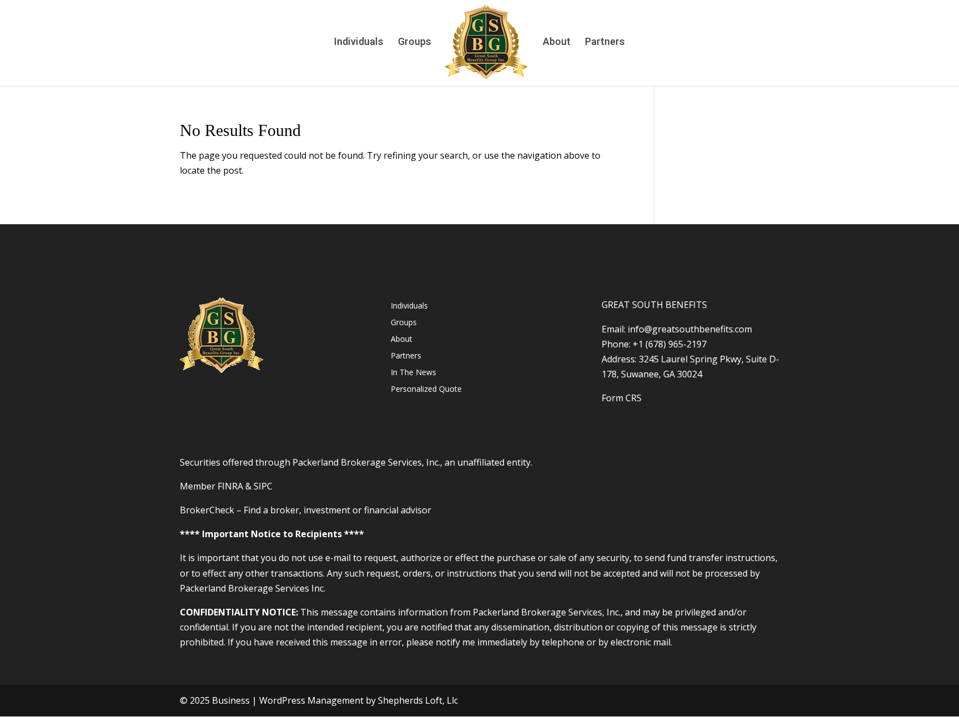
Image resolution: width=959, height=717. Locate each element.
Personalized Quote (426, 389)
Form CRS (622, 398)
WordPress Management (311, 700)
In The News (413, 372)
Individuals (358, 42)
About (557, 42)
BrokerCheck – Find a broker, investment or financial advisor (305, 510)
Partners (605, 42)
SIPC (263, 486)
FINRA (230, 486)
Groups (414, 42)
